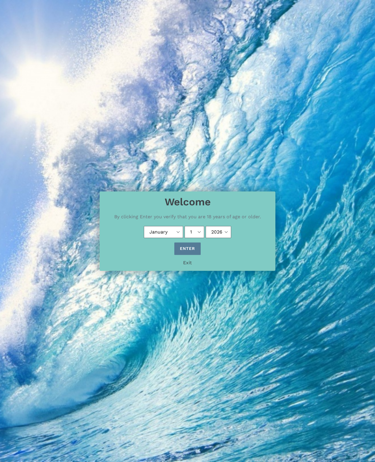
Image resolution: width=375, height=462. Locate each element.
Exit (187, 262)
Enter (187, 248)
